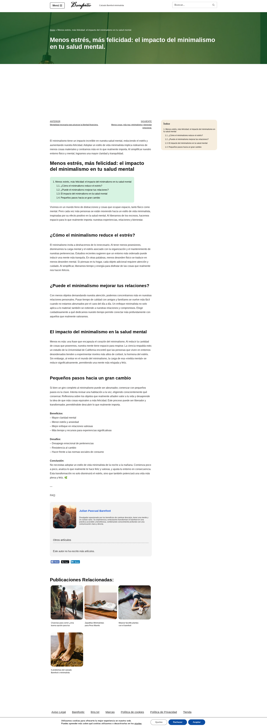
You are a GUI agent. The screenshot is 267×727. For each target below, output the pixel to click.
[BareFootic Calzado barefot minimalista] (82, 5)
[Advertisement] (133, 87)
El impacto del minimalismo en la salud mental (81, 193)
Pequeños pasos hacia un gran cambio (78, 197)
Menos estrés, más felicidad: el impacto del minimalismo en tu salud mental (92, 181)
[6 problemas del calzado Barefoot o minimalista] (66, 647)
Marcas (110, 712)
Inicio (52, 30)
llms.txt (95, 712)
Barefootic (78, 712)
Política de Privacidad (163, 712)
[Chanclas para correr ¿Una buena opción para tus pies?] (66, 600)
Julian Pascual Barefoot (95, 510)
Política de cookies (132, 712)
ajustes (138, 723)
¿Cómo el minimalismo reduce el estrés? (79, 185)
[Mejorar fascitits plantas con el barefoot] (134, 600)
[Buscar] (213, 5)
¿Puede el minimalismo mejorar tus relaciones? (82, 189)
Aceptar (197, 722)
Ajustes (159, 722)
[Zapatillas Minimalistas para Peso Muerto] (100, 600)
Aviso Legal (58, 712)
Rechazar (177, 722)
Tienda (187, 712)
